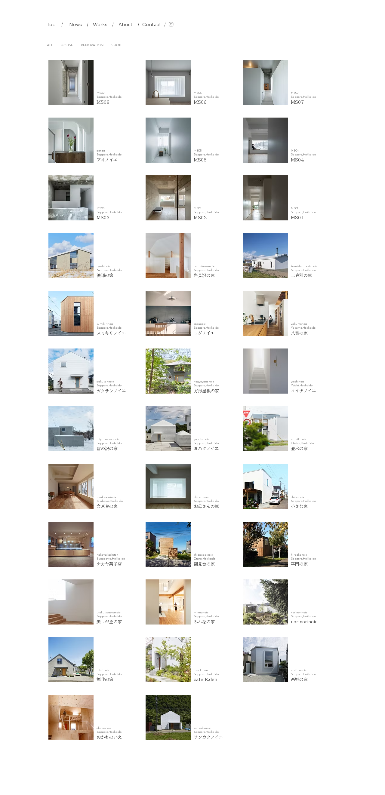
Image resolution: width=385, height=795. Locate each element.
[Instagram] (171, 24)
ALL (50, 45)
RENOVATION (92, 45)
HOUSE (67, 45)
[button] (62, 24)
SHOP (116, 45)
